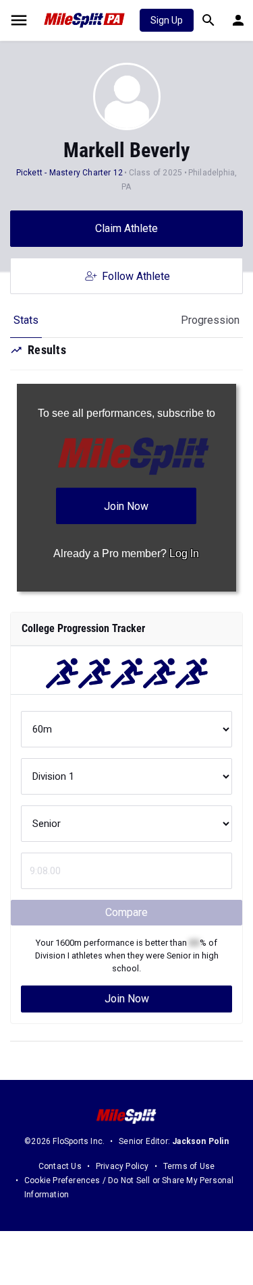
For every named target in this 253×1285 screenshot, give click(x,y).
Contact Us (60, 1166)
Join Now (127, 998)
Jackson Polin (200, 1141)
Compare (126, 912)
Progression (210, 320)
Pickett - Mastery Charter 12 (69, 172)
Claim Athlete (126, 228)
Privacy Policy (122, 1166)
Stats (25, 320)
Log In (184, 553)
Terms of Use (189, 1166)
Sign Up (166, 20)
